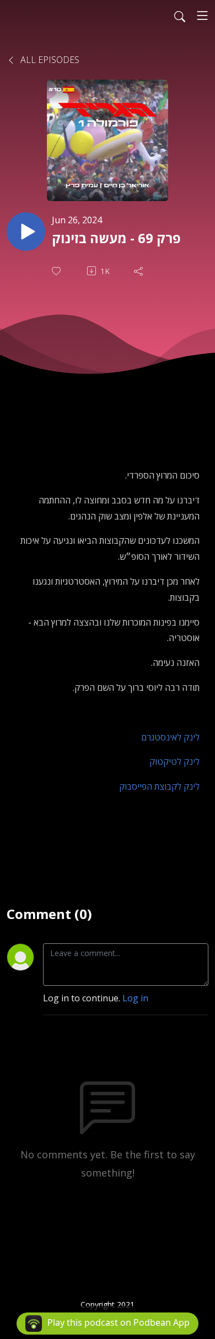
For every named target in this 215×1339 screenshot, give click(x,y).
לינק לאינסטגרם (170, 737)
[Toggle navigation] (202, 15)
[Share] (139, 271)
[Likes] (57, 271)
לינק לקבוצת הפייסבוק (159, 786)
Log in (135, 998)
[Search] (180, 15)
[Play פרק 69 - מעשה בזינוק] (26, 231)
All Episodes (48, 60)
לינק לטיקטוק (174, 761)
